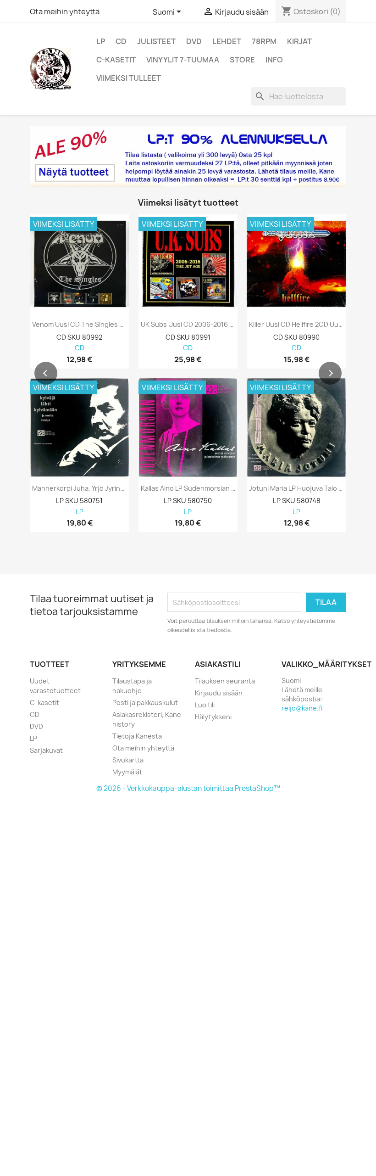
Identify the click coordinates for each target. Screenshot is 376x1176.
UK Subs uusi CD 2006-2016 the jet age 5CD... (188, 324)
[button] (45, 373)
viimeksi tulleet (128, 78)
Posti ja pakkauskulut (145, 702)
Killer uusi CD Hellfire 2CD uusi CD (296, 324)
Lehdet (226, 41)
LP (100, 41)
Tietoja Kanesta (137, 736)
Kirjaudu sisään (219, 693)
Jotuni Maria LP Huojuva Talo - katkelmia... (296, 488)
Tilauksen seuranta (225, 681)
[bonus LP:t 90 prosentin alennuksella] (188, 156)
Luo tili (205, 704)
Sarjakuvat (46, 750)
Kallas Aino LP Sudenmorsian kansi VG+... (188, 488)
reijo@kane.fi (302, 708)
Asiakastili (218, 664)
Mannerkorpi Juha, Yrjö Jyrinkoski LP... (79, 488)
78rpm (264, 41)
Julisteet (156, 41)
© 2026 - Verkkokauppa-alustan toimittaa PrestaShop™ (188, 788)
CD (121, 41)
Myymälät (127, 771)
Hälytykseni (213, 716)
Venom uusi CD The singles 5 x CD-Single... (79, 324)
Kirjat (299, 41)
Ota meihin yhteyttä (65, 11)
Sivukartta (128, 760)
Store (242, 60)
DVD (194, 41)
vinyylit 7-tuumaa (182, 60)
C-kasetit (116, 60)
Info (274, 60)
